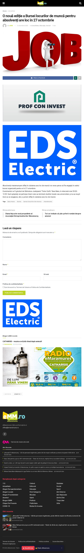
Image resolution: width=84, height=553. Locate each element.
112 (4, 483)
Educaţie (42, 25)
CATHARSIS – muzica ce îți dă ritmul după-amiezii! (22, 341)
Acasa (5, 11)
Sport (59, 489)
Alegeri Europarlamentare (12, 489)
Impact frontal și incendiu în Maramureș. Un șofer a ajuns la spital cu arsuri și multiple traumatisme (34, 467)
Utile (58, 503)
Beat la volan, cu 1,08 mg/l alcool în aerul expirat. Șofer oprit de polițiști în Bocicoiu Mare (30, 463)
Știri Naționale (62, 495)
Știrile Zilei (61, 498)
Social (48, 25)
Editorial (33, 486)
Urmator (17, 394)
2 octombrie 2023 (22, 25)
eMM (11, 25)
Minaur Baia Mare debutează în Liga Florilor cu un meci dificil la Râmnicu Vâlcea (28, 471)
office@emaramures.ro (11, 428)
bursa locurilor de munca (32, 201)
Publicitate (34, 503)
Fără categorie (35, 492)
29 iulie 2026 (17, 344)
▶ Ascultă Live (28, 548)
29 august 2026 (71, 458)
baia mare (11, 201)
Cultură (32, 483)
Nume (5, 265)
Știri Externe (61, 492)
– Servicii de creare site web (19, 442)
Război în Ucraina (36, 506)
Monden (33, 495)
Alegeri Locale (8, 492)
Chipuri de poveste (10, 503)
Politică (32, 500)
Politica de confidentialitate (13, 284)
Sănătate (60, 483)
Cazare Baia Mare (57, 541)
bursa (19, 201)
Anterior (7, 394)
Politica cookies (44, 541)
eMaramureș (8, 344)
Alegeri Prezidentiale (10, 495)
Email (5, 274)
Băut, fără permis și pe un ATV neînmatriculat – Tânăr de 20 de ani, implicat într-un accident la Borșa (34, 459)
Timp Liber (60, 500)
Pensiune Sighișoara (9, 544)
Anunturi (6, 498)
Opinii (32, 498)
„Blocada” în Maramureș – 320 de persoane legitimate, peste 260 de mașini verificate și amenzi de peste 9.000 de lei (39, 453)
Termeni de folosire (9, 541)
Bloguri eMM (7, 500)
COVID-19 (6, 506)
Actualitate (11, 11)
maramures (48, 201)
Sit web (46, 274)
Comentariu (7, 237)
